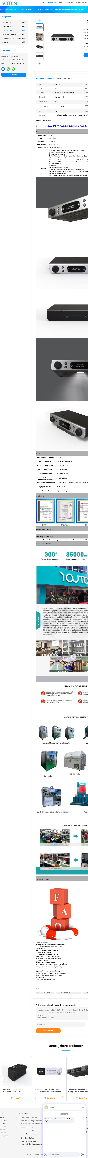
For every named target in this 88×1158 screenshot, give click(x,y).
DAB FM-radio (13, 30)
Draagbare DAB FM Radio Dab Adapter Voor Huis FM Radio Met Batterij (48, 1091)
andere (13, 42)
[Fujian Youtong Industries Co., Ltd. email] (3, 69)
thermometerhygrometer (13, 38)
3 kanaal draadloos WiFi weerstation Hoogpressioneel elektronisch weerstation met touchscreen (31, 1121)
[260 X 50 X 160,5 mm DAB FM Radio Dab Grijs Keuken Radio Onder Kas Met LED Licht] (63, 37)
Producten (3, 1121)
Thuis (2, 1118)
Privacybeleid (4, 1136)
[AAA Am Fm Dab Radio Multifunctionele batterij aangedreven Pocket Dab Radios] (17, 1071)
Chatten (14, 75)
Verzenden (48, 1030)
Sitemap (3, 1133)
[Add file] (45, 1154)
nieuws (2, 1130)
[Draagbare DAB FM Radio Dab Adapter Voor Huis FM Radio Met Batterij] (49, 1071)
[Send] (82, 1154)
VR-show (3, 1124)
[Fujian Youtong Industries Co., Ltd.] (9, 3)
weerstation (13, 23)
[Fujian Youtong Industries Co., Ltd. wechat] (13, 69)
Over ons (3, 1127)
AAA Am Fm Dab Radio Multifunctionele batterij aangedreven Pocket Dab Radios (15, 1091)
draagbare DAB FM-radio (45, 993)
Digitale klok (13, 27)
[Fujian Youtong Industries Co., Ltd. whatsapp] (8, 69)
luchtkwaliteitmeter (13, 34)
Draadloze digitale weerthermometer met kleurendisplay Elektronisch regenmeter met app (31, 1141)
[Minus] (82, 1107)
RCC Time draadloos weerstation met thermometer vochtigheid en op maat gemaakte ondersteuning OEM (32, 1131)
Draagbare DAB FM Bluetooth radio (68, 993)
